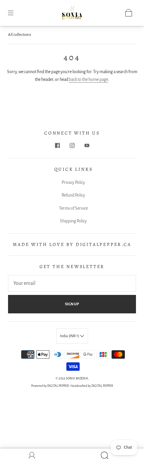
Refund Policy (73, 195)
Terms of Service (73, 208)
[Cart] (128, 12)
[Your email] (72, 283)
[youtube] (86, 145)
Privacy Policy (73, 182)
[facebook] (57, 145)
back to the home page (88, 79)
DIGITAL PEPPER (58, 386)
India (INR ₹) (70, 336)
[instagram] (72, 145)
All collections (19, 35)
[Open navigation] (15, 12)
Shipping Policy (73, 221)
